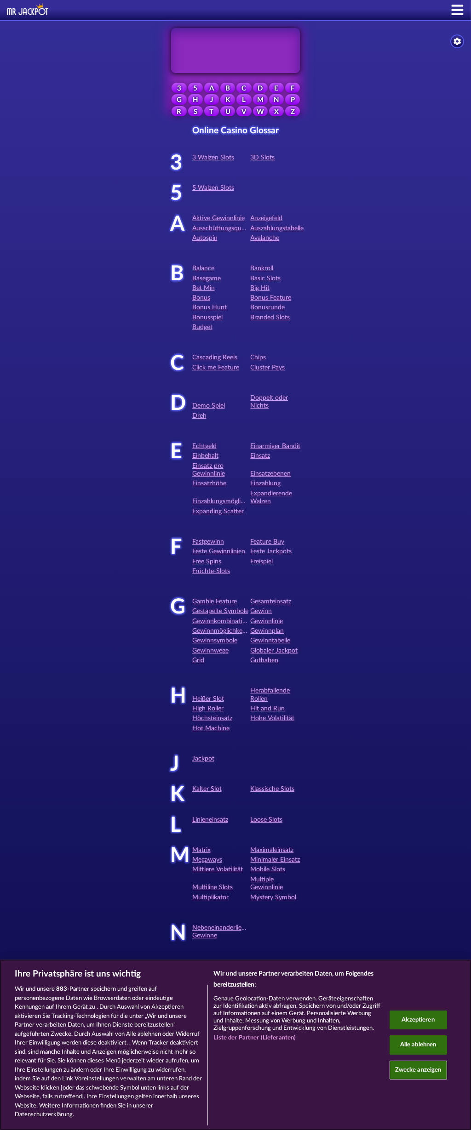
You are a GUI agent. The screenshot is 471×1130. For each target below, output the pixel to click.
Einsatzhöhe (209, 483)
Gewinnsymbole (214, 640)
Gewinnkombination (221, 621)
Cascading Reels (214, 357)
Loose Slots (266, 820)
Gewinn (261, 611)
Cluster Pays (267, 367)
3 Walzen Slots (213, 157)
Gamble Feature (214, 601)
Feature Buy (267, 542)
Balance (203, 268)
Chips (258, 357)
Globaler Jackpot (274, 650)
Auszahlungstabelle (277, 228)
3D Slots (262, 157)
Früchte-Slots (211, 571)
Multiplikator (210, 897)
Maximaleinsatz (271, 850)
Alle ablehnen (418, 1045)
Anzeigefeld (266, 218)
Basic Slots (265, 278)
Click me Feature (215, 367)
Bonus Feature (270, 298)
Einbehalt (205, 456)
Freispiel (261, 561)
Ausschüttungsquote (221, 228)
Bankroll (261, 268)
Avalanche (264, 238)
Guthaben (264, 660)
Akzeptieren (418, 1020)
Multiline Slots (212, 887)
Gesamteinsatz (270, 601)
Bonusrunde (267, 307)
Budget (202, 327)
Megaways (207, 860)
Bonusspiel (207, 317)
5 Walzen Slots (213, 188)
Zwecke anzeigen (418, 1070)
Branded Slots (270, 317)
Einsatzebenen (270, 474)
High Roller (208, 708)
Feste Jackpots (271, 551)
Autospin (205, 238)
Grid (198, 660)
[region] (235, 1045)
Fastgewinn (208, 542)
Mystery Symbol (273, 897)
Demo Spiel (208, 406)
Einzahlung (265, 483)
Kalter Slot (207, 789)
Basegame (206, 278)
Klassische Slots (272, 789)
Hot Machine (211, 728)
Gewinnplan (267, 631)
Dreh (199, 416)
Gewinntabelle (270, 640)
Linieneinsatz (210, 820)
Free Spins (206, 561)
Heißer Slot (208, 699)
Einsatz (260, 456)
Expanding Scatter (218, 511)
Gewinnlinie (266, 621)
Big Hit (260, 288)
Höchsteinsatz (212, 718)
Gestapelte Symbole (220, 611)
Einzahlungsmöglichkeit (225, 501)
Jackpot (203, 758)
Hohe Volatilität (272, 718)
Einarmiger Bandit (275, 446)
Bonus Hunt (209, 307)
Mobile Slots (267, 869)
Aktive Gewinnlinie (218, 218)
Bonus (201, 298)
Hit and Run (267, 708)
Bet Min (203, 288)
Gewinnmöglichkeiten (222, 631)
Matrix (201, 850)
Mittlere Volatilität (217, 869)
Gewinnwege (210, 650)
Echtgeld (204, 446)
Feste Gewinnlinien (218, 551)
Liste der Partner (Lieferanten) (254, 1038)
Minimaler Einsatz (275, 860)
